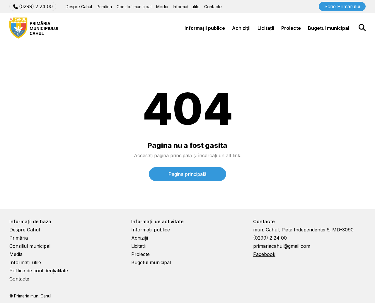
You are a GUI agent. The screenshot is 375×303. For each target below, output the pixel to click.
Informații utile (186, 6)
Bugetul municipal (328, 28)
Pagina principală (187, 174)
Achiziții (241, 28)
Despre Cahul (79, 6)
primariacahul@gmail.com (281, 246)
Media (162, 6)
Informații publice (205, 28)
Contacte (213, 6)
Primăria (104, 6)
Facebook (264, 254)
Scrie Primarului (342, 6)
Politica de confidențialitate (38, 270)
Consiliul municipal (134, 6)
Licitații (266, 28)
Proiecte (291, 28)
